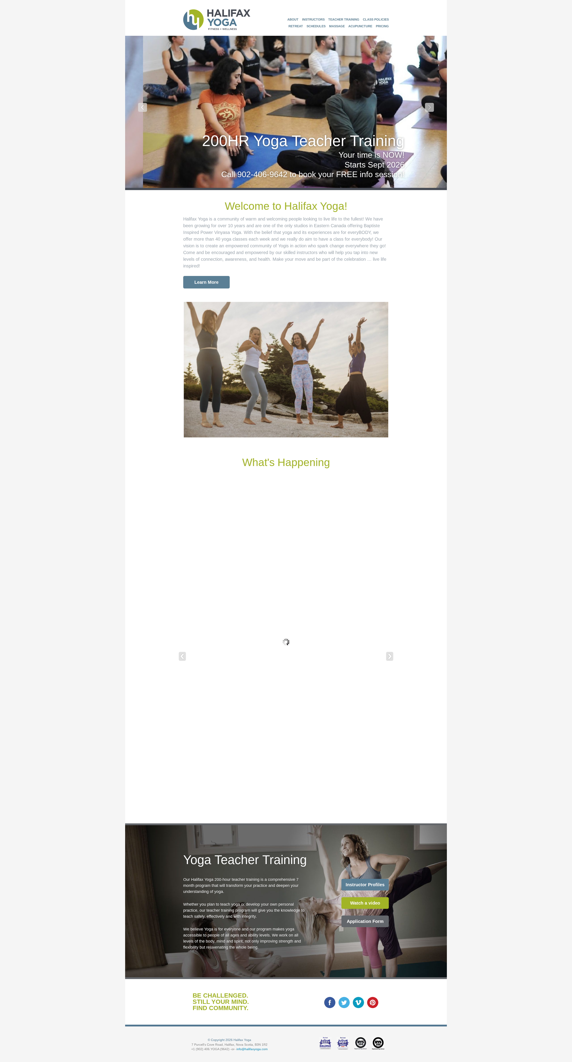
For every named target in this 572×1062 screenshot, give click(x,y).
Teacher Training (343, 19)
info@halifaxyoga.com (252, 1049)
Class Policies (376, 19)
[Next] (429, 107)
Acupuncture (360, 26)
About (293, 19)
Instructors (313, 19)
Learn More (206, 282)
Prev (182, 656)
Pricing (382, 26)
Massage (337, 26)
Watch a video (365, 903)
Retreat (295, 26)
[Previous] (142, 107)
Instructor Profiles (365, 884)
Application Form (365, 921)
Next (389, 656)
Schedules (316, 26)
